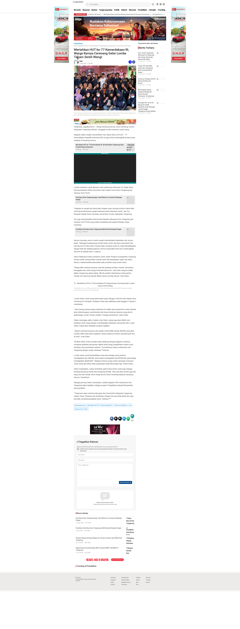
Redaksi (138, 577)
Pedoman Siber (125, 580)
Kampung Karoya (80, 405)
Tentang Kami (125, 577)
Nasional (86, 10)
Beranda (77, 10)
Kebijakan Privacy (125, 582)
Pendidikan (142, 10)
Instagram (113, 580)
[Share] (133, 62)
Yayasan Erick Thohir (81, 409)
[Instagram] (163, 4)
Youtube (112, 584)
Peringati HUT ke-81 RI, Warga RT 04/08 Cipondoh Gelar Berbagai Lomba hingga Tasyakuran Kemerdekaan (146, 14)
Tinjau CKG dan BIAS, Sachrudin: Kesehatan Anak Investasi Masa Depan (145, 69)
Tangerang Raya (105, 10)
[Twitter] (160, 4)
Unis (130, 405)
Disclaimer (124, 584)
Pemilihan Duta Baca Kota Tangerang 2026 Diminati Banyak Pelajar (98, 229)
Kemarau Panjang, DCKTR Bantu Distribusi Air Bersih (147, 81)
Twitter (112, 582)
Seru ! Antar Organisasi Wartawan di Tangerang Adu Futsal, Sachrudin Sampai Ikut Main (146, 56)
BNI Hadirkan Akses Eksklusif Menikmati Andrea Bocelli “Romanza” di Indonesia (90, 14)
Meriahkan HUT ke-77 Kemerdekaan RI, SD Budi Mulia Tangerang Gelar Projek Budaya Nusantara (100, 146)
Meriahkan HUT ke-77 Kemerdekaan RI (100, 405)
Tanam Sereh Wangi (120, 405)
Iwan (81, 61)
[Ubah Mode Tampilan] (153, 4)
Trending (161, 10)
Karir (137, 584)
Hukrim (124, 10)
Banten (94, 10)
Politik (116, 10)
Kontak (138, 580)
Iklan (137, 582)
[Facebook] (157, 4)
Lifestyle (152, 10)
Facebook (113, 577)
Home (75, 46)
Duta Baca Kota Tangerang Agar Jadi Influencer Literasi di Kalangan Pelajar (99, 198)
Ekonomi (132, 10)
